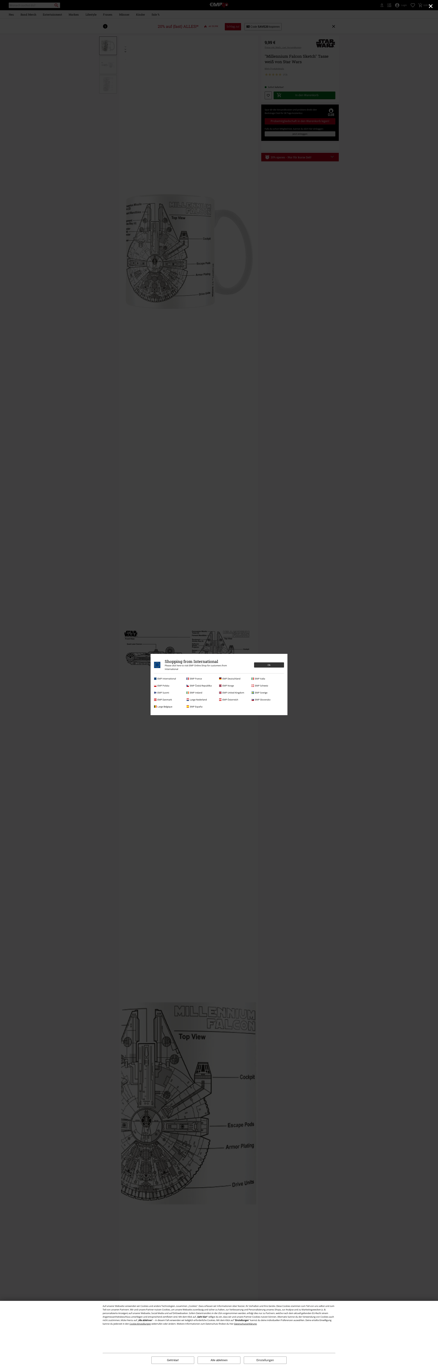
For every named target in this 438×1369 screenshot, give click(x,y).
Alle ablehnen (219, 1360)
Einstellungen (265, 1360)
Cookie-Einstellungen (140, 1323)
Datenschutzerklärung (245, 1323)
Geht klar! (173, 1360)
